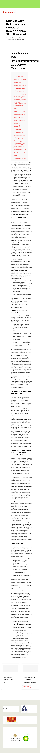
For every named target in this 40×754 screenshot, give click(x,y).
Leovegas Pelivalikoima (18, 141)
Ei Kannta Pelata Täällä (18, 76)
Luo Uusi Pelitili (17, 90)
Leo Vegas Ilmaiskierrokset (19, 88)
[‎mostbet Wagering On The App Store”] (30, 668)
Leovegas (15, 93)
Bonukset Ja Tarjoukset (18, 78)
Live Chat (15, 109)
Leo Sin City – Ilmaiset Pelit (19, 152)
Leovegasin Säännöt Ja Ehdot (20, 149)
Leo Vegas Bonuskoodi (18, 132)
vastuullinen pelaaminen (16, 488)
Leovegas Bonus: (17, 102)
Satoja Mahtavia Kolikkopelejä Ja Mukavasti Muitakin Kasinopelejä (20, 105)
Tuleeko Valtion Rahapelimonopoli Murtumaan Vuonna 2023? (20, 125)
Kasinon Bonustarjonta (18, 131)
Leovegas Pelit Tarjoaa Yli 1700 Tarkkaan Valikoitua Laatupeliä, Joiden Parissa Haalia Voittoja (20, 96)
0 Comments (4, 55)
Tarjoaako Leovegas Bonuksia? (20, 79)
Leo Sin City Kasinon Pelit (19, 91)
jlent (4, 50)
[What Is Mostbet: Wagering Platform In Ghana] (10, 668)
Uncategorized (5, 53)
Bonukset (15, 150)
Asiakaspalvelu (17, 134)
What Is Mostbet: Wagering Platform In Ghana (9, 679)
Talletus (15, 108)
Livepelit (15, 84)
